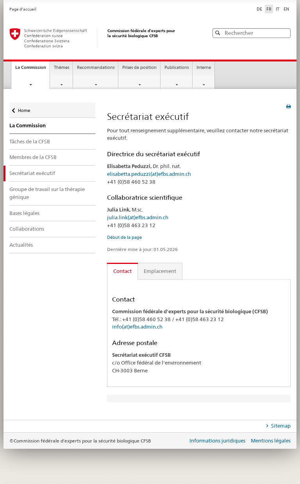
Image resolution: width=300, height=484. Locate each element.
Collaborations (26, 229)
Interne (203, 67)
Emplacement (160, 271)
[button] (284, 33)
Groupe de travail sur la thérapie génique (47, 193)
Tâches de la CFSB (29, 141)
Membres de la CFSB (33, 157)
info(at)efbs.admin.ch (137, 326)
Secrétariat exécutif (32, 173)
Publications (176, 67)
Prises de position (139, 67)
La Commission (32, 70)
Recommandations (95, 67)
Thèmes (61, 67)
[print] (288, 106)
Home (24, 108)
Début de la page (124, 237)
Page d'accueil (22, 9)
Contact (122, 271)
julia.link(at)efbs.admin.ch (137, 217)
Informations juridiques (217, 440)
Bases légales (24, 213)
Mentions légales (271, 440)
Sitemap (280, 426)
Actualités (21, 245)
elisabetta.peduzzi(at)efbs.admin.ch (149, 174)
